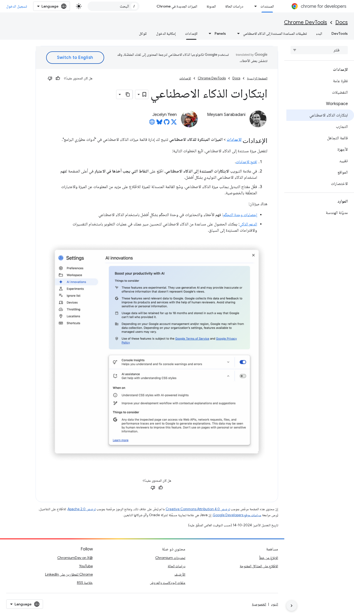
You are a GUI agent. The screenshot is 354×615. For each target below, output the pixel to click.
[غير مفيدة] (50, 78)
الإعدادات (191, 33)
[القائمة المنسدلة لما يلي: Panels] (208, 33)
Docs (341, 22)
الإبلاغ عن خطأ (268, 557)
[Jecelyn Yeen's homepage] (152, 123)
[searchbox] (319, 50)
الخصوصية (259, 604)
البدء (319, 33)
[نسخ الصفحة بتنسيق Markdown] (128, 94)
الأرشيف (179, 574)
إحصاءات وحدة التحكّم (240, 214)
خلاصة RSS (85, 582)
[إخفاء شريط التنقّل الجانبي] (291, 605)
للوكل (143, 33)
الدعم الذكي (248, 224)
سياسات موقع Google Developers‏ (237, 515)
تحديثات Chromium (170, 557)
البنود (274, 604)
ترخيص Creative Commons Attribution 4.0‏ (198, 509)
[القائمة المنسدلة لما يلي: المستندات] (254, 6)
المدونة (211, 6)
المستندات (267, 6)
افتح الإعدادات (246, 161)
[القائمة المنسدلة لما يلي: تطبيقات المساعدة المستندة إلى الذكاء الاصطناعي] (237, 33)
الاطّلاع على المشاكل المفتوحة (259, 566)
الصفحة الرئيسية (257, 78)
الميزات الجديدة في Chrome (177, 6)
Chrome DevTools (305, 22)
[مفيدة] (58, 78)
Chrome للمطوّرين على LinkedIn (69, 574)
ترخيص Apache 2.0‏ (82, 509)
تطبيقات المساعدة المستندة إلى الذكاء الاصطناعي (275, 33)
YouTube (86, 566)
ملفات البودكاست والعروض (167, 582)
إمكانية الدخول (166, 33)
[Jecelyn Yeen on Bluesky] (159, 123)
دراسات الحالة (234, 6)
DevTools (339, 33)
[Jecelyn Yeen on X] (174, 123)
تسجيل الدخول (16, 6)
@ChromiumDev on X (75, 557)
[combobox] (113, 6)
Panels (220, 33)
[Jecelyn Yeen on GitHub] (166, 123)
